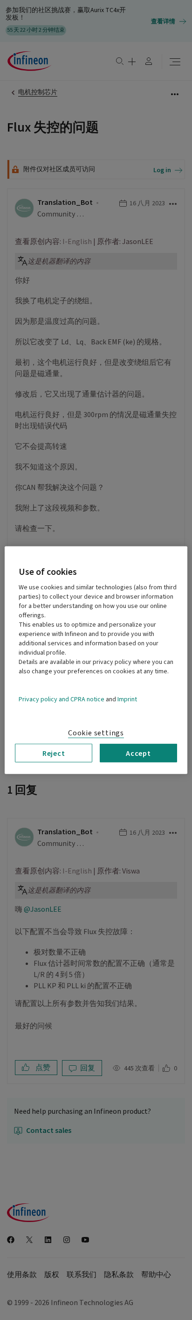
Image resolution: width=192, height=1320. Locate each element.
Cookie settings (96, 732)
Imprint (127, 699)
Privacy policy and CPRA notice (61, 699)
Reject (53, 752)
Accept (138, 752)
